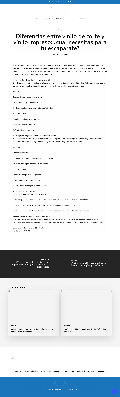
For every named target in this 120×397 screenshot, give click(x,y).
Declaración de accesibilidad (26, 371)
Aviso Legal (69, 371)
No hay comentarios (60, 55)
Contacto (101, 371)
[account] (106, 11)
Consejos (60, 30)
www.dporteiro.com (71, 389)
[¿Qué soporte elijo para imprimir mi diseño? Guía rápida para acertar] (90, 264)
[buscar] (101, 11)
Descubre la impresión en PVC (60, 2)
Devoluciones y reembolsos (51, 371)
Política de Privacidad (85, 371)
